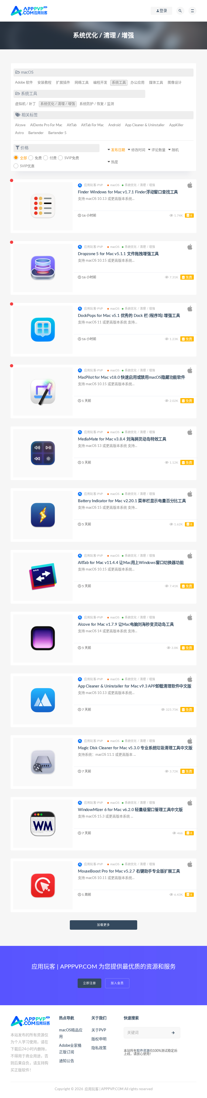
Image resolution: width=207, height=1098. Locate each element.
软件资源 (143, 1050)
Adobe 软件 (24, 82)
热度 (114, 162)
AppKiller (176, 125)
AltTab (72, 125)
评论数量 (158, 150)
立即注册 (89, 983)
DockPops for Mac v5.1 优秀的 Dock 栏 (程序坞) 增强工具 (129, 316)
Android (114, 125)
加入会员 (117, 983)
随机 (175, 150)
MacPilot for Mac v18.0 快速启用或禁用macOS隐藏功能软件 (131, 377)
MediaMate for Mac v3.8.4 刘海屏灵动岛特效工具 (122, 439)
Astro (19, 133)
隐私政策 (98, 1048)
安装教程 (44, 82)
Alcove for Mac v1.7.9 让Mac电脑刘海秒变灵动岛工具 (126, 624)
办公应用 (137, 82)
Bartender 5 (57, 133)
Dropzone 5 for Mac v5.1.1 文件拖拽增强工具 (118, 254)
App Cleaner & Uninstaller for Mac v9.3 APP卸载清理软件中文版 (134, 686)
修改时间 (138, 150)
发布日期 (118, 150)
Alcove (20, 125)
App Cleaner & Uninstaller (145, 125)
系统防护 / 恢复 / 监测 (97, 104)
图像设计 (175, 82)
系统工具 (119, 82)
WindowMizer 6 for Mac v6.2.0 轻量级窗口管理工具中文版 (130, 810)
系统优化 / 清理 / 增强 (57, 104)
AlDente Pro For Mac (46, 125)
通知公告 (66, 1061)
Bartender (36, 133)
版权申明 (98, 1039)
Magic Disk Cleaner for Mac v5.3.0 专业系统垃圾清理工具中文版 (135, 748)
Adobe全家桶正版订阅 (70, 1049)
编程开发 (100, 82)
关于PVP (98, 1030)
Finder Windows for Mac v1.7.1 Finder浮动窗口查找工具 (128, 192)
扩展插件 (63, 82)
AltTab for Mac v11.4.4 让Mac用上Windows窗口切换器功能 (131, 563)
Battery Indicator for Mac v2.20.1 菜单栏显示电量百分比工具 (132, 501)
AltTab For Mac (92, 125)
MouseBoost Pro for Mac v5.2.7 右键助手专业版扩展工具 (129, 871)
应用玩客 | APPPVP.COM (104, 1089)
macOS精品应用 (70, 1033)
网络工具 (82, 82)
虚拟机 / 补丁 (25, 104)
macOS (115, 185)
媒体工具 (156, 82)
